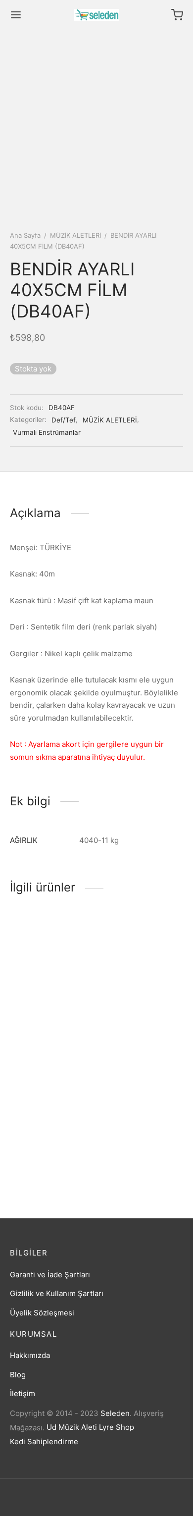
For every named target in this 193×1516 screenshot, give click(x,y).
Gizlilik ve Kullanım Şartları (56, 1293)
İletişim (22, 1393)
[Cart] (177, 15)
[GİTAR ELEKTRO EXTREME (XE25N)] (142, 1100)
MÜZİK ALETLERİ (75, 235)
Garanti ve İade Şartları (50, 1274)
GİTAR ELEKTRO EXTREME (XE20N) (42, 1157)
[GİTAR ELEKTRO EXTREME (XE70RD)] (142, 959)
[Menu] (16, 15)
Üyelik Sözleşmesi (42, 1312)
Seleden (115, 1413)
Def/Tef (63, 420)
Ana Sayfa (25, 235)
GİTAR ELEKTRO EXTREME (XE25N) (133, 1157)
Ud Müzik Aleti (72, 1427)
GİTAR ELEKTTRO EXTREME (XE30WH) (46, 1017)
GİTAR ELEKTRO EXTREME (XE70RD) (135, 1017)
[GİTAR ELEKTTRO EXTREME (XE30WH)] (51, 959)
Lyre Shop (116, 1427)
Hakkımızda (30, 1355)
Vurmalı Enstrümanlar (47, 432)
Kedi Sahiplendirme (44, 1441)
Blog (18, 1374)
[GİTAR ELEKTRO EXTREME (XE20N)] (51, 1100)
